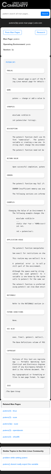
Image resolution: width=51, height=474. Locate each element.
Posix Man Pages (12, 32)
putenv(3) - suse (10, 417)
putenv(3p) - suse (10, 424)
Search (45, 14)
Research (41, 32)
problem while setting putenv (15, 458)
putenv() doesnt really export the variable (20, 464)
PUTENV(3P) (10, 62)
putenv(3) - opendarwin (13, 430)
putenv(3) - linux (10, 411)
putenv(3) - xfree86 (11, 437)
